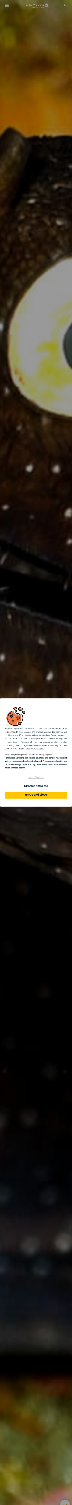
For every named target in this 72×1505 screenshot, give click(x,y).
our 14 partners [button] (40, 729)
